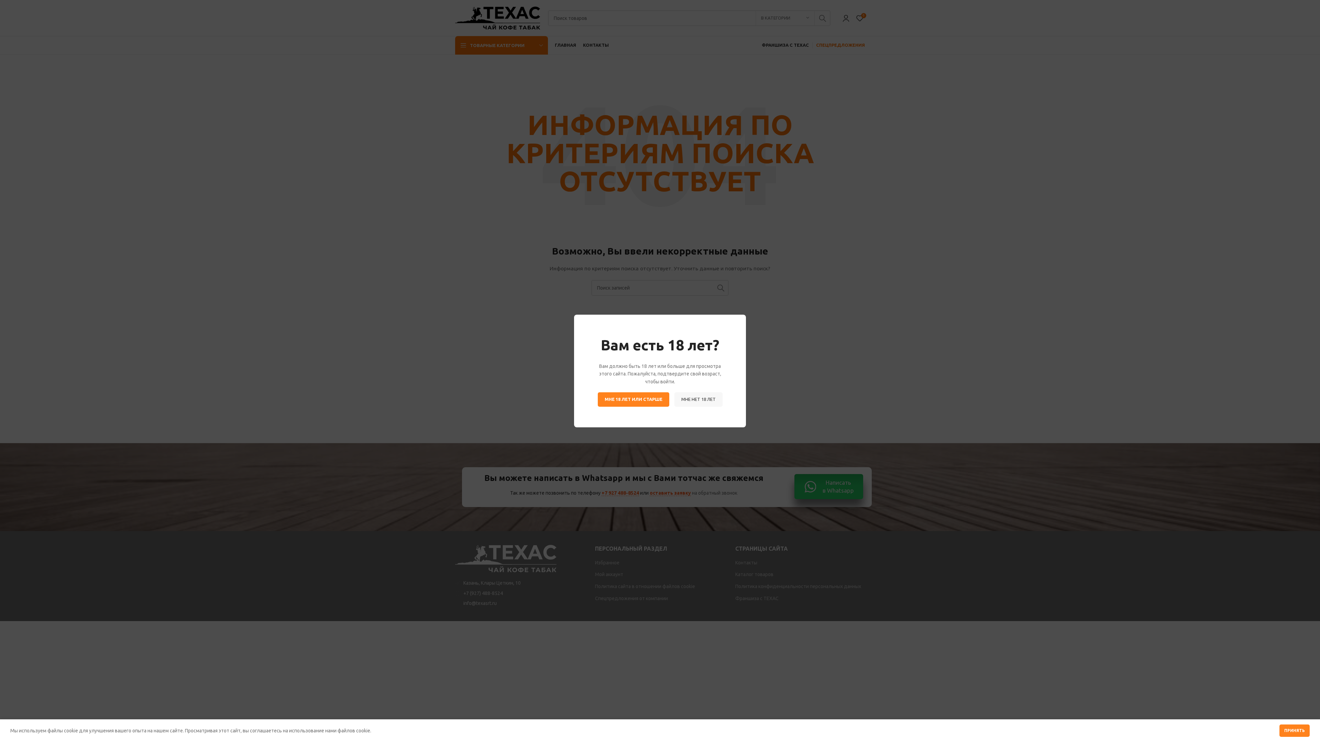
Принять (1294, 730)
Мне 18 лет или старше (633, 399)
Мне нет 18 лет (698, 399)
